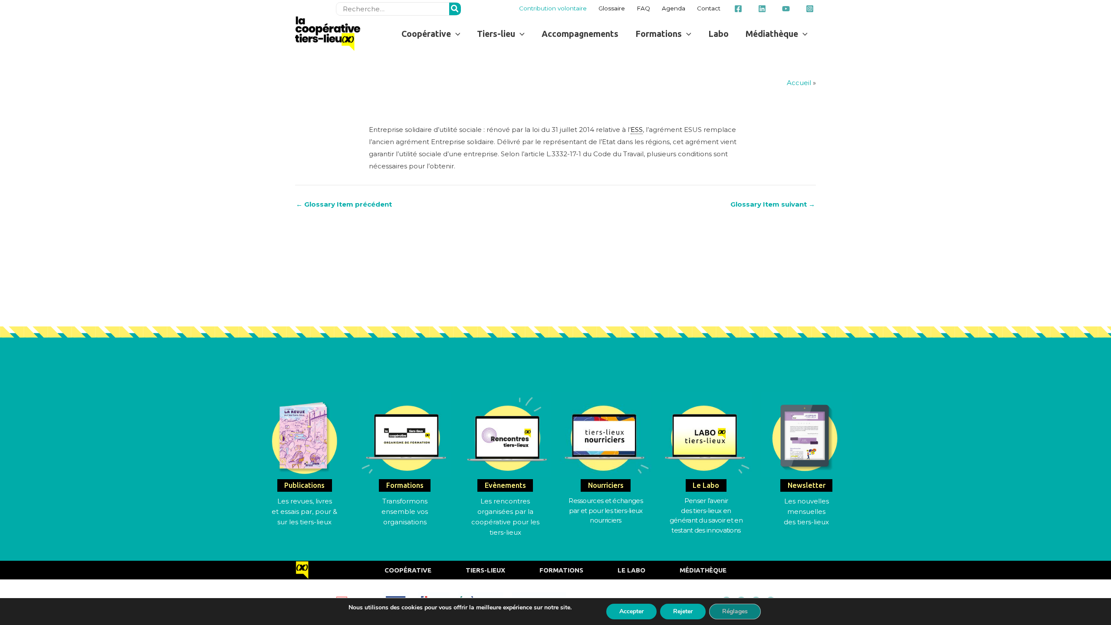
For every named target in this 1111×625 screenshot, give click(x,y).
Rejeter (683, 611)
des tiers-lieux (806, 522)
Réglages (735, 611)
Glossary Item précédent (344, 204)
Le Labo (631, 570)
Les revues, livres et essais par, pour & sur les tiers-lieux (304, 511)
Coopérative (408, 570)
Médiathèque (703, 570)
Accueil (799, 83)
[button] (431, 33)
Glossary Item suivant (772, 204)
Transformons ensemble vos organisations (404, 511)
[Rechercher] (455, 9)
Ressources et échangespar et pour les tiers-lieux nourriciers (606, 510)
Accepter (631, 611)
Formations (561, 570)
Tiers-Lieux (485, 570)
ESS (637, 129)
